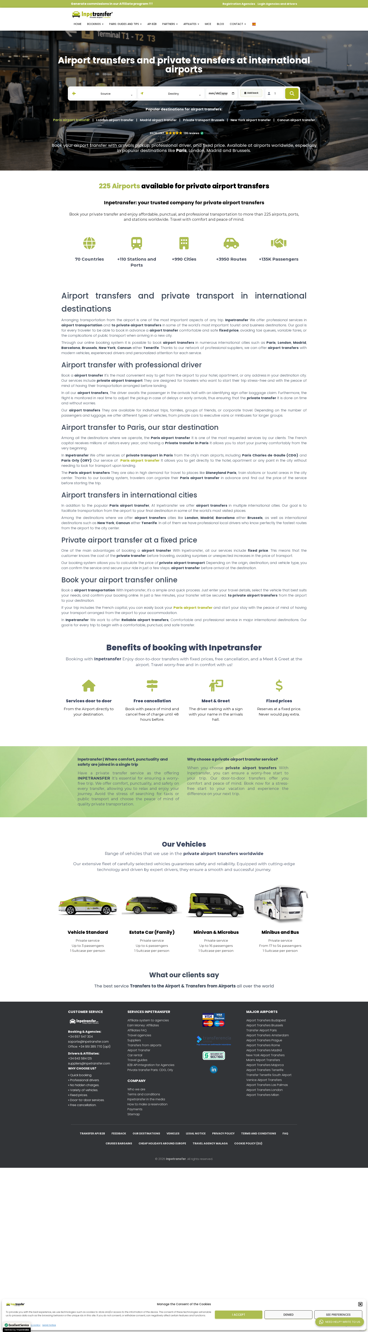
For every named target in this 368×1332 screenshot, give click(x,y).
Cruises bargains (119, 1143)
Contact (237, 24)
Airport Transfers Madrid (264, 1050)
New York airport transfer (251, 120)
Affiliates (190, 24)
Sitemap (133, 1114)
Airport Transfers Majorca (265, 1065)
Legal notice (49, 1325)
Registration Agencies (239, 4)
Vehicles (173, 1133)
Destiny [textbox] (173, 94)
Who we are (136, 1089)
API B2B (152, 24)
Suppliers (134, 1040)
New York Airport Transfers (265, 1055)
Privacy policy (223, 1133)
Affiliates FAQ (137, 1030)
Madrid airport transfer (158, 120)
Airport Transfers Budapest (266, 1020)
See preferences (338, 1315)
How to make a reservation (147, 1104)
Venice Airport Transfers (264, 1080)
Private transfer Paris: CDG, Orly (150, 1070)
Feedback (119, 1133)
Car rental (134, 1055)
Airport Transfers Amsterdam (267, 1035)
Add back (252, 92)
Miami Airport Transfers (263, 1060)
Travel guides (137, 1060)
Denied (288, 1315)
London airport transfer (115, 120)
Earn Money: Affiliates (143, 1025)
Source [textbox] (106, 94)
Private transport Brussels (203, 120)
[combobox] (106, 93)
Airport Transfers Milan (262, 1095)
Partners (169, 24)
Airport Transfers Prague (264, 1040)
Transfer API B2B (92, 1133)
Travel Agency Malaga (210, 1143)
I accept (238, 1315)
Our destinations (146, 1133)
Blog (220, 24)
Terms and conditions (143, 1094)
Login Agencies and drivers (277, 4)
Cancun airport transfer (296, 120)
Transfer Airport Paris (261, 1030)
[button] (360, 1304)
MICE (208, 24)
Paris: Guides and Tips (124, 24)
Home (77, 24)
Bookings (94, 24)
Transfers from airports (144, 1045)
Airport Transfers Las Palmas (267, 1085)
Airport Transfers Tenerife (264, 1070)
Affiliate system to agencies (148, 1020)
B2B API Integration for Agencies (150, 1065)
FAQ (285, 1133)
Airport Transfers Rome (263, 1045)
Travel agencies (139, 1035)
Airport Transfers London (264, 1090)
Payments (134, 1109)
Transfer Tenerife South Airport (269, 1075)
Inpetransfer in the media (146, 1099)
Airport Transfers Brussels (264, 1025)
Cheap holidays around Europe (162, 1143)
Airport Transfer (138, 1050)
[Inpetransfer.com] (92, 14)
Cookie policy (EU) (248, 1143)
